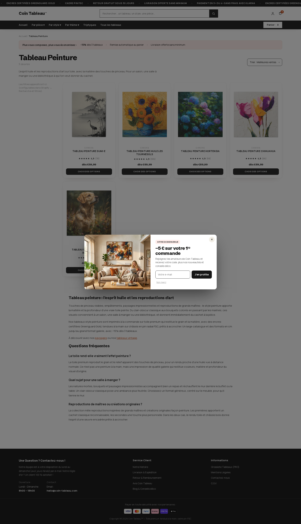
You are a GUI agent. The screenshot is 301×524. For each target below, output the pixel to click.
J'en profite (202, 274)
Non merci (161, 282)
